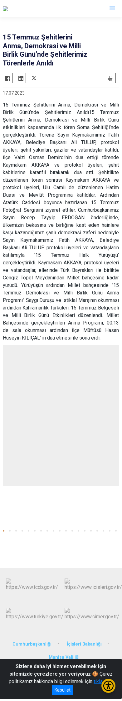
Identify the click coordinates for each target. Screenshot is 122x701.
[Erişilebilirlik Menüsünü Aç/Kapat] (108, 686)
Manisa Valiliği (64, 657)
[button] (3, 531)
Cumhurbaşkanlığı (31, 644)
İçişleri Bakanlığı (84, 644)
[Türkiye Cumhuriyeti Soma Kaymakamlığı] (46, 8)
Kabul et (63, 690)
